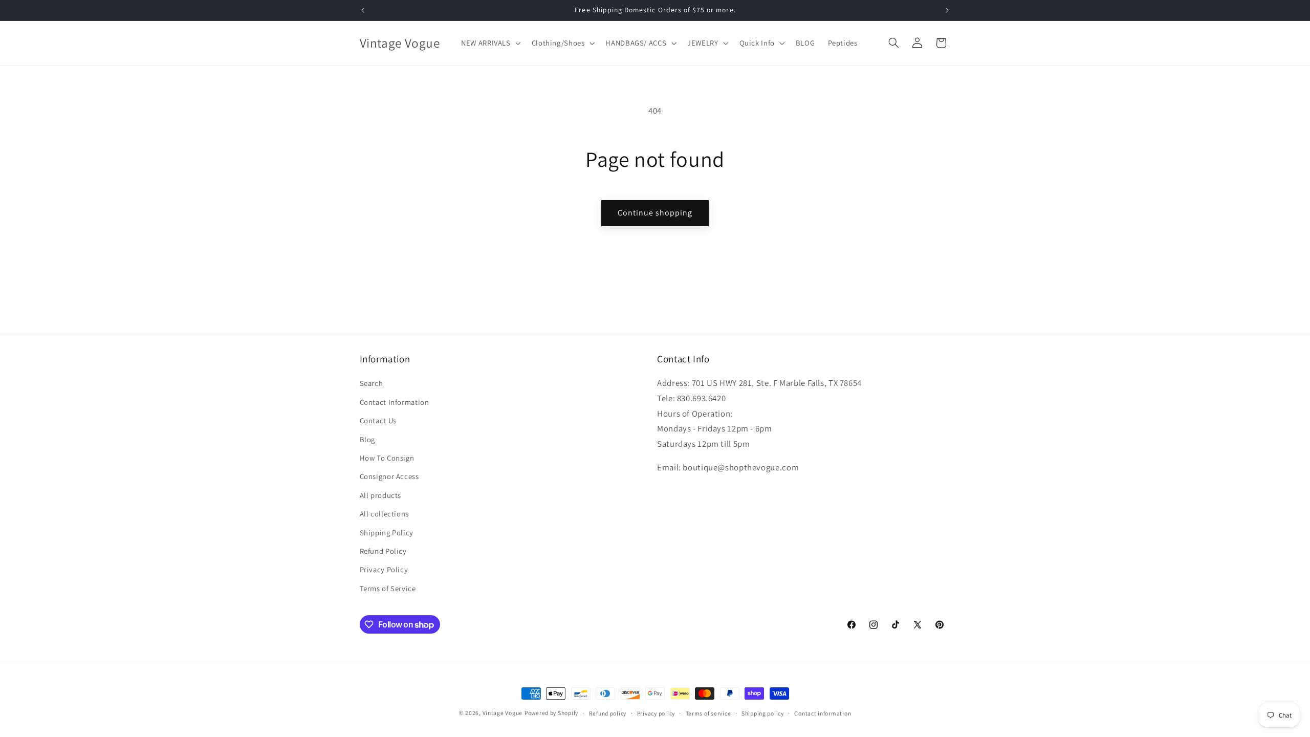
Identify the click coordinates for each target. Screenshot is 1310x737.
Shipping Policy (386, 532)
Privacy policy (656, 713)
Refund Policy (383, 551)
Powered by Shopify (551, 713)
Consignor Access (389, 476)
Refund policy (608, 713)
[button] (490, 43)
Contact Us (378, 420)
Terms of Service (388, 588)
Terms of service (708, 713)
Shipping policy (762, 713)
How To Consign (387, 458)
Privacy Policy (384, 569)
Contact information (822, 713)
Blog (368, 439)
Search (371, 383)
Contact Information (394, 402)
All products (381, 495)
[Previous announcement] (363, 10)
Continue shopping (655, 212)
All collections (384, 513)
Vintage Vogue (503, 713)
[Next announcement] (947, 10)
